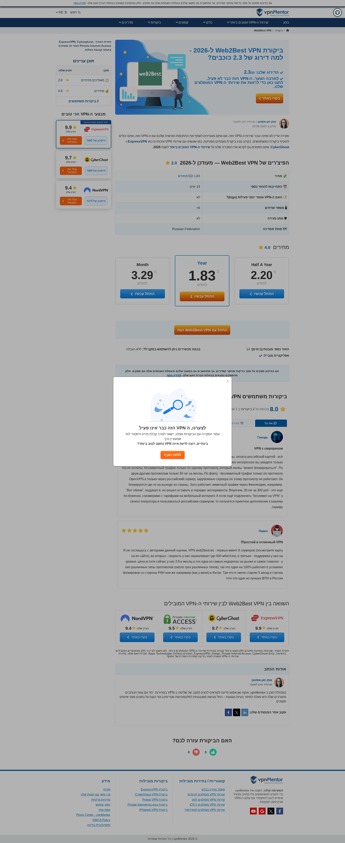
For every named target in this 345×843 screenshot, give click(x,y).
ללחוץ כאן (173, 455)
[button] (337, 12)
